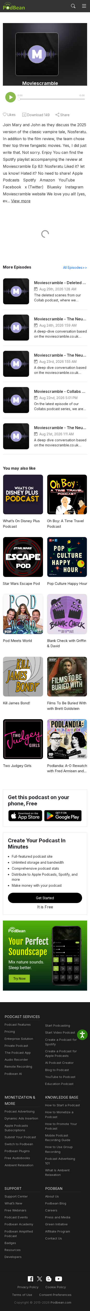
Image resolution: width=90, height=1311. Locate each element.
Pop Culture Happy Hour (67, 583)
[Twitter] (39, 1278)
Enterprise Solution (19, 1039)
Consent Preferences (55, 1295)
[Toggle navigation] (84, 6)
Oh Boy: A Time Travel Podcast (65, 524)
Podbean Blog (55, 1203)
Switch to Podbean (19, 1144)
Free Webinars (15, 1210)
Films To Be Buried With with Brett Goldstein (66, 706)
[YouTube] (58, 1278)
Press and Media (57, 1217)
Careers (51, 1210)
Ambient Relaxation (19, 1165)
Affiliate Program (57, 1231)
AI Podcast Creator (59, 1063)
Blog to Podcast (57, 1070)
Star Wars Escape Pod (21, 583)
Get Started (45, 898)
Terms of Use (22, 1295)
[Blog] (48, 1278)
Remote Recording (18, 1066)
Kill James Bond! (16, 703)
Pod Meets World (17, 640)
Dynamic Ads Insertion (21, 1118)
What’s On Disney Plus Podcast (21, 524)
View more (20, 200)
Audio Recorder (16, 1059)
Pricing (10, 1031)
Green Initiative (56, 1224)
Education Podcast (59, 1084)
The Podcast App (18, 1052)
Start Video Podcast (60, 1032)
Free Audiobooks (17, 1158)
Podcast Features (18, 1024)
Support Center (16, 1196)
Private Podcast (16, 1046)
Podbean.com (61, 1302)
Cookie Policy (55, 1287)
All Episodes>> (75, 267)
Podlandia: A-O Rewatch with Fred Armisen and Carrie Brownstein (67, 768)
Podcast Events (16, 1217)
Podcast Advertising (20, 1111)
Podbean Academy (19, 1224)
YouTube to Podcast (60, 1077)
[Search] (73, 6)
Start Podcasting (57, 1025)
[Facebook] (30, 1278)
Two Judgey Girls (17, 765)
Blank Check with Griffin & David (66, 643)
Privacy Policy (28, 1287)
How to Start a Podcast (62, 1105)
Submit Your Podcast (20, 1137)
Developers (13, 1257)
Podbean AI (13, 1074)
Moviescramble (40, 83)
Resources (13, 1250)
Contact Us (53, 1238)
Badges (10, 1243)
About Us (52, 1196)
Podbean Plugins (17, 1151)
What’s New (13, 1203)
